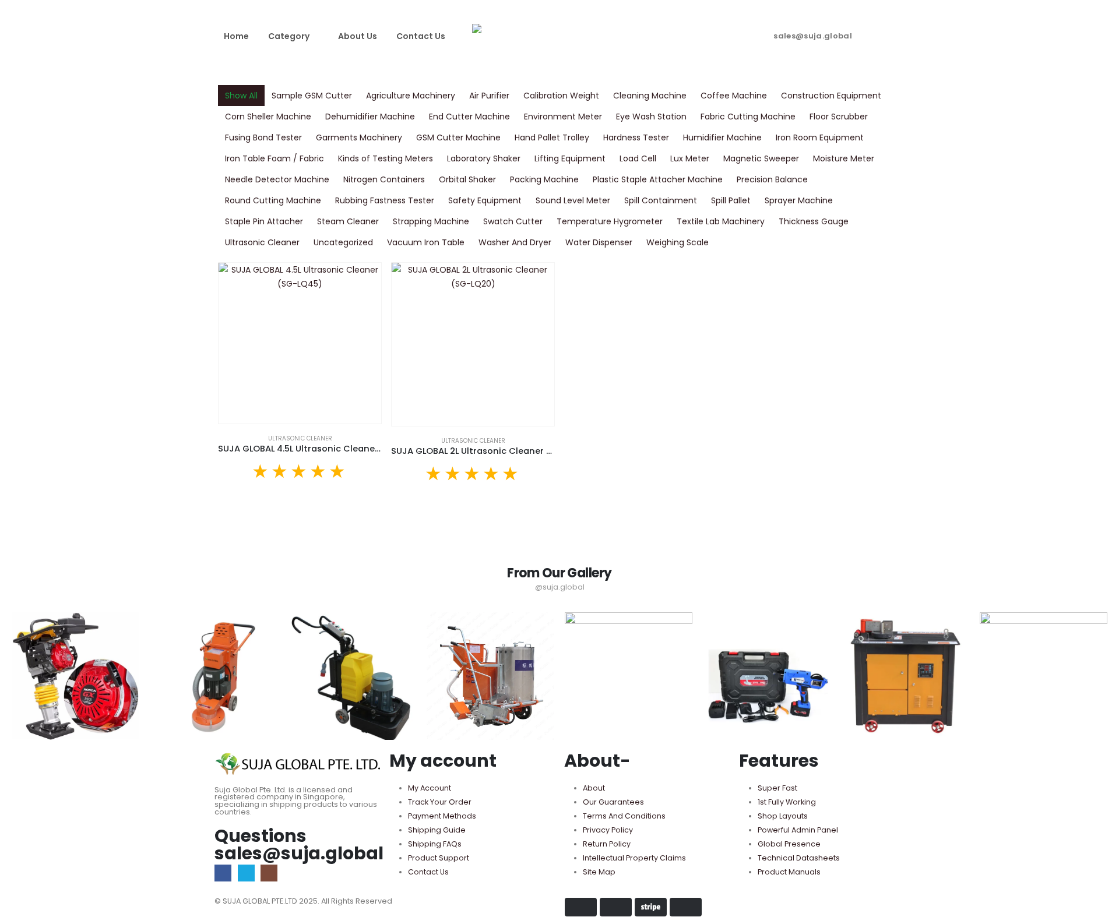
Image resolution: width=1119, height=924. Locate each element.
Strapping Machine (431, 221)
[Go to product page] (300, 343)
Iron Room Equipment (820, 137)
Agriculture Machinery (410, 95)
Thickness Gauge (814, 221)
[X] (246, 873)
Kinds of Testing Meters (385, 158)
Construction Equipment (831, 95)
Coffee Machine (734, 95)
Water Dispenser (598, 242)
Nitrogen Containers (384, 179)
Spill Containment (660, 200)
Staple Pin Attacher (264, 221)
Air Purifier (489, 95)
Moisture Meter (843, 158)
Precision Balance (772, 179)
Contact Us (420, 36)
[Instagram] (269, 873)
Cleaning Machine (650, 95)
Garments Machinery (359, 137)
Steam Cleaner (348, 221)
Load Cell (638, 158)
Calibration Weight (561, 95)
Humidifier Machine (722, 137)
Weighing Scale (677, 242)
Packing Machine (544, 179)
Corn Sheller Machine (268, 116)
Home (236, 36)
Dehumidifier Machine (370, 116)
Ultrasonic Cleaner (262, 242)
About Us (357, 36)
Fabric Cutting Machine (748, 116)
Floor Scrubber (839, 116)
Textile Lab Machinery (721, 221)
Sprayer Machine (799, 200)
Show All (241, 95)
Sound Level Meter (573, 200)
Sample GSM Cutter (312, 95)
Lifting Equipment (570, 158)
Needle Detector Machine (277, 179)
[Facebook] (222, 873)
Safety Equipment (485, 200)
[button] (867, 33)
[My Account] (889, 33)
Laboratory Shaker (483, 158)
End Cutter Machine (469, 116)
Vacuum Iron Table (426, 242)
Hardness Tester (636, 137)
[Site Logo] (559, 36)
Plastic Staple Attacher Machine (658, 179)
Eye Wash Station (651, 116)
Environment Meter (563, 116)
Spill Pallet (731, 200)
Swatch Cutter (513, 221)
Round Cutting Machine (273, 200)
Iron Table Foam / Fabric (274, 158)
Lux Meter (689, 158)
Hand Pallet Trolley (552, 137)
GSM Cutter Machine (458, 137)
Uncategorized (343, 242)
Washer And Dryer (514, 242)
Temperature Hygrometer (610, 221)
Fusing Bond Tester (263, 137)
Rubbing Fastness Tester (384, 200)
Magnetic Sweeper (761, 158)
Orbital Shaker (467, 179)
